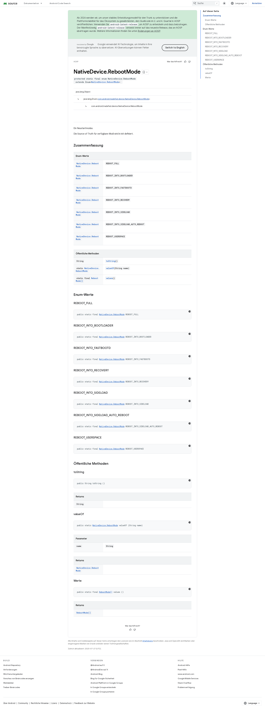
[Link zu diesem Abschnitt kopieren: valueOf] (86, 514)
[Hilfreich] (185, 62)
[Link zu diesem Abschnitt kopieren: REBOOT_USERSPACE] (104, 437)
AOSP (76, 61)
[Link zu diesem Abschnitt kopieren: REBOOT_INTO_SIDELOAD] (110, 393)
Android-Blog (96, 674)
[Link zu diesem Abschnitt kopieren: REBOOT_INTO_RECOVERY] (111, 370)
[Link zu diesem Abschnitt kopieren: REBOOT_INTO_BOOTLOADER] (116, 325)
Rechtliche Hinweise (40, 703)
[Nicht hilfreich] (189, 62)
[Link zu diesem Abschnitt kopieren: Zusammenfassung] (106, 145)
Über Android (9, 703)
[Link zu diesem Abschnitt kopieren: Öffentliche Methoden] (111, 464)
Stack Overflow (184, 683)
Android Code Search (60, 3)
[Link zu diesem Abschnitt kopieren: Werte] (84, 581)
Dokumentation (31, 3)
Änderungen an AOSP (149, 31)
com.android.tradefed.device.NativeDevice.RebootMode (123, 99)
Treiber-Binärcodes (11, 687)
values (109, 278)
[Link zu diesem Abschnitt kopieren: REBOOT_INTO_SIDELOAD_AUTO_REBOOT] (132, 415)
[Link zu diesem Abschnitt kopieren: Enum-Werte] (96, 295)
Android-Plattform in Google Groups (107, 683)
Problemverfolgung (186, 687)
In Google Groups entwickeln (103, 687)
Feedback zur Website (84, 703)
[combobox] (206, 3)
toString (110, 261)
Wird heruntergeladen (13, 674)
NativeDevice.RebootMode (105, 82)
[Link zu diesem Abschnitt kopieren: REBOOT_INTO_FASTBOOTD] (113, 348)
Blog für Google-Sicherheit (102, 678)
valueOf (110, 268)
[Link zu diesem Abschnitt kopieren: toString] (87, 472)
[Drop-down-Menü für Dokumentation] (42, 3)
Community (23, 703)
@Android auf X (98, 665)
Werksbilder (8, 683)
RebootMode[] (105, 592)
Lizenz (54, 703)
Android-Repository (11, 665)
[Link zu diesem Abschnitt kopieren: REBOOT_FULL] (95, 303)
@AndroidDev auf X (99, 669)
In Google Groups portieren (102, 691)
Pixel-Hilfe (182, 669)
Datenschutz (66, 703)
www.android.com (186, 674)
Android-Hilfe (184, 665)
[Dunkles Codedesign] (189, 311)
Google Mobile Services (188, 678)
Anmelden (257, 3)
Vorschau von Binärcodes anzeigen (18, 678)
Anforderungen (10, 669)
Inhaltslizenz (147, 641)
